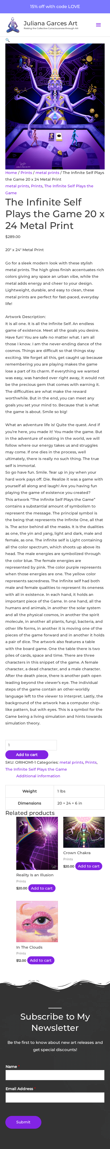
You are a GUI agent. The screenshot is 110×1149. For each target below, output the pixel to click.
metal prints (47, 173)
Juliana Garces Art (50, 23)
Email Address (21, 1089)
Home (11, 173)
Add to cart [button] (42, 888)
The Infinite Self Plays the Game (36, 769)
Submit (23, 1122)
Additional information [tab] (38, 776)
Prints (26, 173)
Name (13, 1066)
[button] (7, 40)
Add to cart (27, 754)
